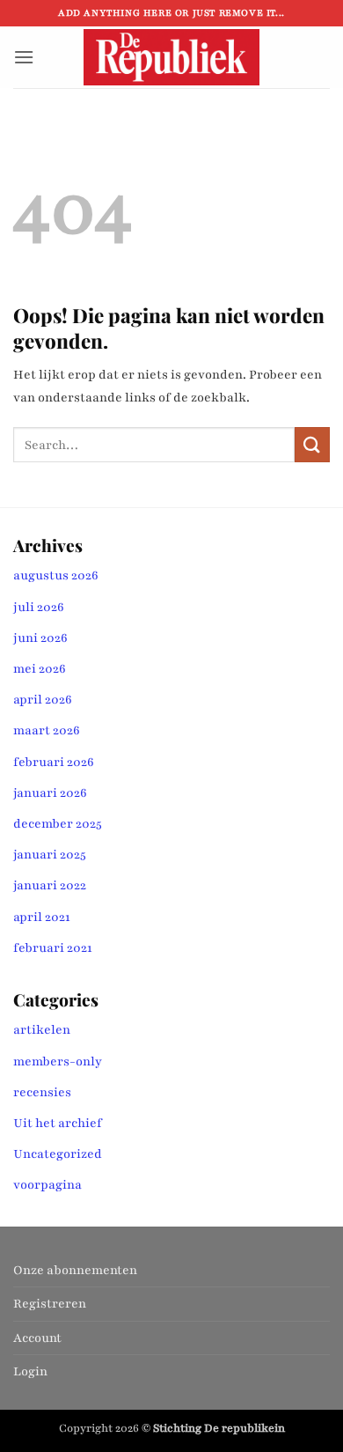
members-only (57, 1061)
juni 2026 (40, 638)
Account (37, 1338)
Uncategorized (57, 1154)
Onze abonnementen (75, 1270)
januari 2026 (50, 793)
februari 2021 (52, 948)
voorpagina (47, 1184)
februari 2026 (53, 762)
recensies (42, 1092)
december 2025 (57, 823)
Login (30, 1371)
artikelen (41, 1029)
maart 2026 (46, 730)
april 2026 (42, 699)
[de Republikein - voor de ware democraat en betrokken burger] (171, 57)
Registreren (49, 1303)
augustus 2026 (56, 575)
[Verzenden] (312, 444)
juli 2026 (38, 607)
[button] (23, 56)
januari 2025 (49, 854)
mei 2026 (39, 668)
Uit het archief (57, 1123)
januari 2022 (49, 885)
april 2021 (41, 917)
